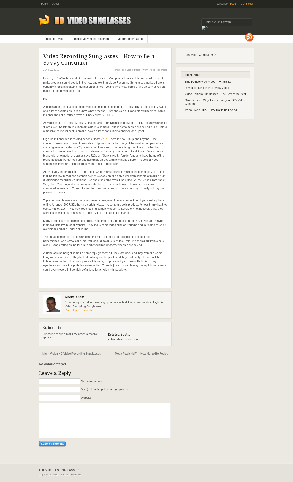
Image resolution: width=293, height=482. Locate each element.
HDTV (109, 115)
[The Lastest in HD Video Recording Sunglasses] (88, 28)
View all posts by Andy (80, 310)
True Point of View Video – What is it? (208, 81)
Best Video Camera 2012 (200, 55)
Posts (233, 3)
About (55, 3)
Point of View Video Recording (91, 39)
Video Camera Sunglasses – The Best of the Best (215, 94)
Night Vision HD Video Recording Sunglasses (70, 353)
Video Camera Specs (130, 39)
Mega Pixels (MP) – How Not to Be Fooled (143, 353)
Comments (247, 3)
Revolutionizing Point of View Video (207, 87)
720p (104, 139)
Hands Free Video (54, 39)
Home (44, 3)
